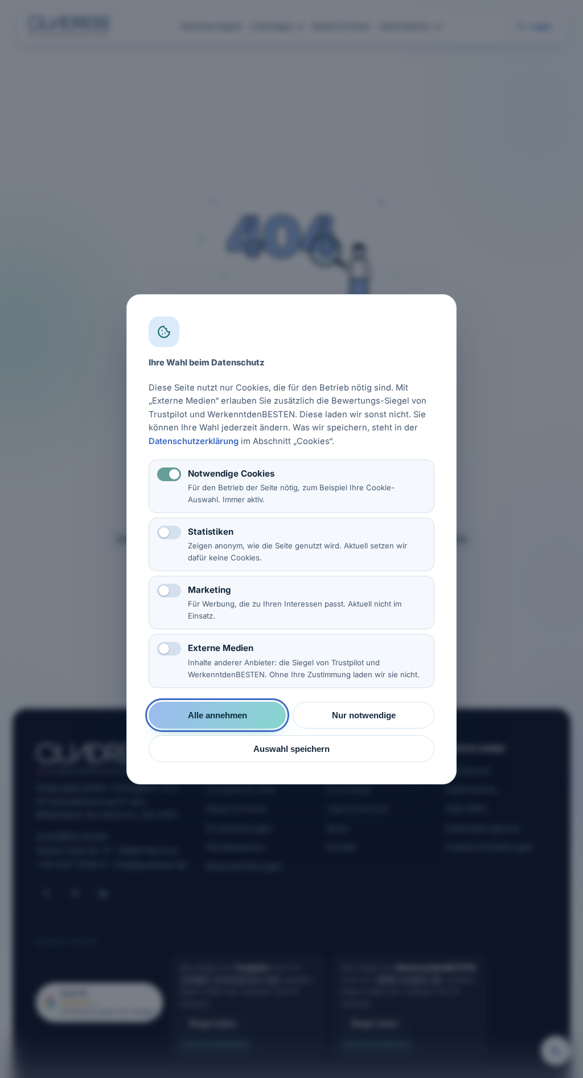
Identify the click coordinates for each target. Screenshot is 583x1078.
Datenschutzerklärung (194, 441)
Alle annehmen (217, 714)
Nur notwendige (364, 714)
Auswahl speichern (291, 748)
